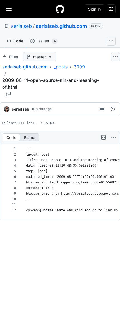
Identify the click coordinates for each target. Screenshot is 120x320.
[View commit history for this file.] (112, 109)
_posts (61, 67)
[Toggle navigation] (8, 8)
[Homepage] (60, 8)
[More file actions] (113, 137)
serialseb (21, 26)
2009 (79, 67)
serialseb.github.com (61, 26)
